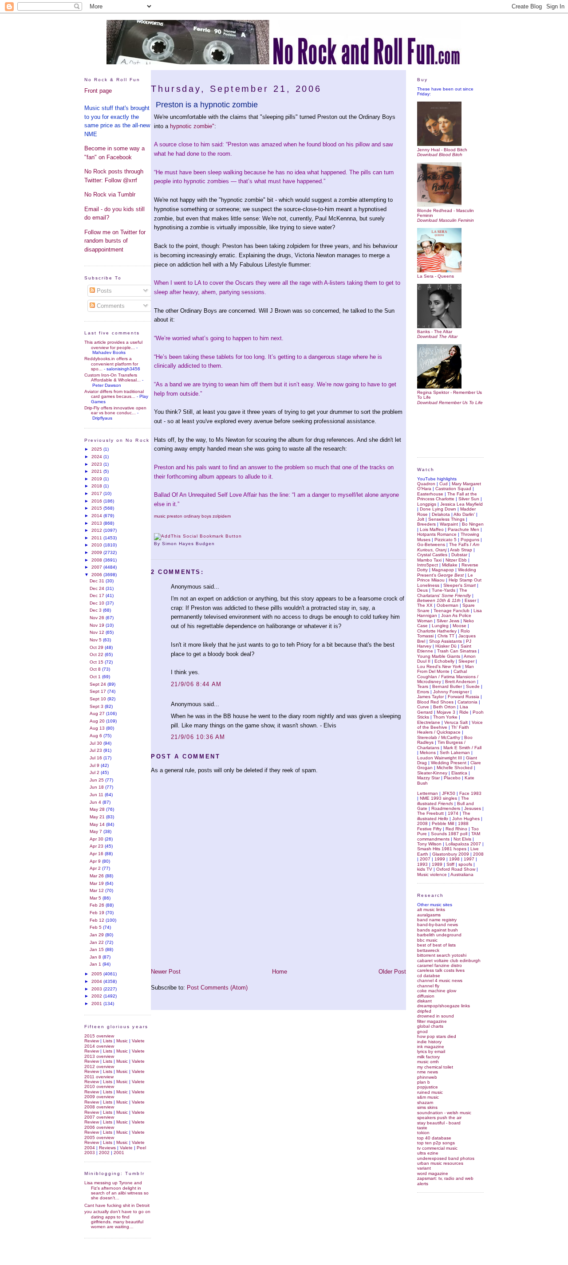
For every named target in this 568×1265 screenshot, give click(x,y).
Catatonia (467, 701)
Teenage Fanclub (451, 610)
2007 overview (99, 1117)
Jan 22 (97, 942)
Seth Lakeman (455, 752)
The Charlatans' (444, 592)
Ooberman (447, 605)
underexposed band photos (445, 1158)
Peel (141, 1147)
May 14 (98, 824)
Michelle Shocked (455, 767)
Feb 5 (96, 927)
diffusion (425, 996)
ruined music (430, 1092)
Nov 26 (98, 617)
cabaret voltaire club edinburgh (449, 960)
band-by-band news (437, 924)
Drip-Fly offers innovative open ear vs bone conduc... (115, 410)
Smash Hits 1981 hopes (441, 848)
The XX (425, 605)
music (160, 516)
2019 (97, 478)
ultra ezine (427, 1153)
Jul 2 (95, 772)
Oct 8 (96, 669)
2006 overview (99, 1127)
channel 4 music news (439, 980)
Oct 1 (96, 676)
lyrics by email (431, 1051)
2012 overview (99, 1066)
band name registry (437, 919)
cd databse (428, 975)
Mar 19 (97, 883)
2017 (97, 493)
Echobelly (444, 661)
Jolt (420, 519)
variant (424, 1168)
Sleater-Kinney (432, 772)
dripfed (424, 1011)
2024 (97, 456)
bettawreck (428, 950)
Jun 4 (96, 802)
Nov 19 (98, 625)
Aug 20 (98, 721)
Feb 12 (98, 920)
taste (422, 1127)
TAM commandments (448, 836)
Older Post (392, 971)
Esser (470, 600)
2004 (97, 981)
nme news (427, 1071)
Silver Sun (468, 498)
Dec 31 (98, 580)
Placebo (452, 777)
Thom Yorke (445, 717)
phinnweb (427, 1077)
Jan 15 (97, 949)
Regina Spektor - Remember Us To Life (449, 395)
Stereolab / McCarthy (438, 737)
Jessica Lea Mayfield (461, 504)
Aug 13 (98, 728)
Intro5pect (427, 564)
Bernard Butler (447, 686)
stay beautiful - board (439, 1122)
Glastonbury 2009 (450, 854)
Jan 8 (96, 957)
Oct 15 (97, 662)
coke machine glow (436, 990)
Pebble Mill (443, 823)
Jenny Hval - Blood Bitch (442, 149)
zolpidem (222, 516)
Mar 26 (97, 875)
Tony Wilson (429, 843)
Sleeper (466, 661)
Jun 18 (97, 787)
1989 (437, 864)
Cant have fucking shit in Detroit (117, 1205)
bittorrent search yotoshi (441, 955)
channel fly (428, 985)
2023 (97, 464)
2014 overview (99, 1046)
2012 (97, 530)
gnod (422, 1031)
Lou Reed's (439, 666)
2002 (97, 996)
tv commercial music (437, 1148)
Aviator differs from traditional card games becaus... (114, 394)
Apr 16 (97, 853)
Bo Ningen (473, 524)
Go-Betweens (431, 544)
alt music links (431, 909)
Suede (473, 686)
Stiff (450, 864)
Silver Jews (448, 620)
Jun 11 (97, 794)
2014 (97, 515)
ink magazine (430, 1046)
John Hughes (466, 818)
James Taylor (430, 696)
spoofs (465, 864)
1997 (469, 858)
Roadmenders (445, 808)
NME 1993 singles (438, 798)
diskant (424, 1000)
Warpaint (449, 524)
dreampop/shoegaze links (443, 1005)
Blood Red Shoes (435, 701)
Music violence (432, 874)
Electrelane (428, 722)
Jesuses (472, 808)
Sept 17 (98, 691)
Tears (422, 686)
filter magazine (432, 1021)
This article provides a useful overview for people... (113, 345)
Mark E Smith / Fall (462, 747)
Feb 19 (98, 912)
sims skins (427, 1107)
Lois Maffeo (432, 529)
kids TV (424, 869)
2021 (97, 471)
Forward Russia (463, 696)
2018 (97, 485)
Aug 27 (98, 713)
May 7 (96, 831)
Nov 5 (96, 639)
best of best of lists (436, 945)
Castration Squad (453, 488)
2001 (97, 1003)
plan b (423, 1082)
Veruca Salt (456, 722)
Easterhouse (430, 493)
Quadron (426, 483)
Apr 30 (97, 839)
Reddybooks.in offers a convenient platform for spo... (111, 363)
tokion (423, 1132)
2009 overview (99, 1096)
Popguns (470, 539)
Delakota (441, 514)
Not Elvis (462, 839)
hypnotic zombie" (192, 126)
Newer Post (166, 971)
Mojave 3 (446, 712)
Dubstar (459, 554)
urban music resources (440, 1163)
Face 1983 (470, 793)
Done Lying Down (438, 509)
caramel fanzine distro (439, 965)
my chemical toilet (435, 1067)
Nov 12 (98, 632)
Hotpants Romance (437, 534)
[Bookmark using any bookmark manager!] (198, 536)
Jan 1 (96, 964)
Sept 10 (98, 698)
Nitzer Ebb (456, 560)
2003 (97, 988)
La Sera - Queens (435, 276)
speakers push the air (439, 1117)
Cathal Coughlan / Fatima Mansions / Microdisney (447, 676)
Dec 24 (98, 588)
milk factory (428, 1056)
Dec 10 (98, 603)
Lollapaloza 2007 (463, 843)
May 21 (98, 816)
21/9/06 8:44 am (196, 684)
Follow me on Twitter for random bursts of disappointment (115, 241)
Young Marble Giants (438, 656)
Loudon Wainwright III (439, 757)
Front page (98, 90)
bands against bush (437, 929)
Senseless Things (446, 519)
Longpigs (426, 504)
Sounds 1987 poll (449, 833)
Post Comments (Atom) (217, 987)
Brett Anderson (460, 681)
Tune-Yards (443, 590)
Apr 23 (97, 846)
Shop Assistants (445, 641)
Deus (422, 590)
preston (174, 516)
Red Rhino (456, 828)
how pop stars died (436, 1036)
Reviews (107, 1147)
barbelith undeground (439, 934)
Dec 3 (96, 610)
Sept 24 (98, 684)
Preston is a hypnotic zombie (207, 104)
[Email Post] (217, 543)
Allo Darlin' (464, 514)
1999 (439, 858)
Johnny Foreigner (451, 691)
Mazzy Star (428, 777)
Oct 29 (97, 647)
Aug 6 (96, 735)
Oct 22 (97, 654)
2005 (97, 973)
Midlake (450, 564)
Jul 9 (95, 765)
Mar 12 (97, 890)
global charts (430, 1026)
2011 (97, 537)
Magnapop (443, 569)
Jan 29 (97, 934)
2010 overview (99, 1086)
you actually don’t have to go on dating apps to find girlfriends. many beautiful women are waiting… (117, 1219)
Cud (443, 483)
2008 (97, 560)
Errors (423, 691)
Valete (138, 1040)
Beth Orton (444, 706)
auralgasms (429, 914)
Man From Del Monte (445, 669)
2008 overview (99, 1106)
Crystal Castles (432, 554)
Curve (423, 706)
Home (279, 971)
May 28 (98, 809)
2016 (97, 501)
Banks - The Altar (434, 331)
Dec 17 (98, 595)
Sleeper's (459, 585)
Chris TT (446, 635)
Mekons (428, 752)
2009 (97, 552)
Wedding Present (448, 762)
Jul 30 (96, 743)
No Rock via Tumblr (109, 194)
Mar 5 (96, 898)
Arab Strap (461, 549)
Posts (103, 290)
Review (91, 1040)
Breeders (426, 524)
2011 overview (99, 1076)
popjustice (427, 1086)
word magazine (432, 1173)
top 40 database (434, 1137)
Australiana (461, 874)
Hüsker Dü (446, 646)
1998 (454, 858)
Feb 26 (98, 905)
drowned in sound (435, 1016)
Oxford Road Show (455, 869)
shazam (425, 1102)
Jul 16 (96, 757)
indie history (429, 1041)
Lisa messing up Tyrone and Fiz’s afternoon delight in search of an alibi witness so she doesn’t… (116, 1190)
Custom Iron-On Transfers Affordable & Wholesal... (112, 377)
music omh (428, 1061)
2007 (97, 567)
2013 (97, 523)
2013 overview (99, 1056)
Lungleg (440, 625)
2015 (97, 508)
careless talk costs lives (441, 970)
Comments (110, 305)
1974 (453, 813)
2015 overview (99, 1035)
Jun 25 (97, 780)
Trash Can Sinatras (457, 650)
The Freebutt (430, 813)
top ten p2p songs (436, 1142)
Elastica (459, 772)
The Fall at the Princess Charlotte (447, 496)
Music (122, 1040)
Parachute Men (463, 529)
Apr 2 (96, 868)
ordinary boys (197, 516)
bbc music (427, 940)
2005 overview (99, 1137)
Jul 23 (96, 750)
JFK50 (448, 793)
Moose (459, 625)
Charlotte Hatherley (437, 631)
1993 (422, 864)
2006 (97, 574)
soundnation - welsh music (444, 1112)
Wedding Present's (446, 572)
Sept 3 (97, 706)
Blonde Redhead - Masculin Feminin (445, 213)
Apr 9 (96, 861)
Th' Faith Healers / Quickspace (443, 730)
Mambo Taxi (429, 560)
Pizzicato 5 (445, 539)
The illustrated (443, 800)
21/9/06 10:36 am (198, 737)
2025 (97, 449)
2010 (97, 544)
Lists (107, 1040)
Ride (464, 712)
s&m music (428, 1097)
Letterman (427, 793)
